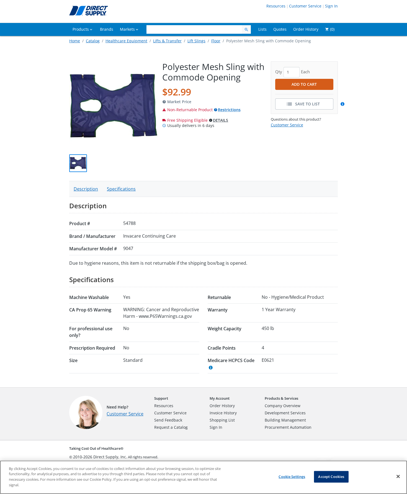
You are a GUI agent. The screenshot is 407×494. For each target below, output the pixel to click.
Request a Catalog (171, 427)
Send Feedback (168, 420)
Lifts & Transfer (167, 40)
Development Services (285, 412)
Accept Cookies (331, 476)
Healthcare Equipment (126, 40)
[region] (203, 477)
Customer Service (305, 6)
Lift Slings (196, 40)
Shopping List (222, 420)
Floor (215, 40)
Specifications (121, 189)
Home (74, 40)
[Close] (398, 476)
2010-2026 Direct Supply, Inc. (100, 456)
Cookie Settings (292, 476)
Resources (275, 6)
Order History (222, 405)
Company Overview (282, 405)
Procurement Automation (288, 427)
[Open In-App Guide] (343, 104)
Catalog (93, 40)
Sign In (331, 6)
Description (86, 189)
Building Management (285, 420)
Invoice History (223, 412)
